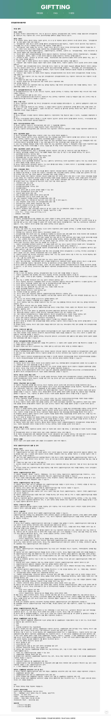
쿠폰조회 (39, 13)
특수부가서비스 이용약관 (68, 718)
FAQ (56, 13)
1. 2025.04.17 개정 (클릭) (24, 705)
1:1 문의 (71, 13)
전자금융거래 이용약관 (53, 718)
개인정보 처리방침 (41, 718)
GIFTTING (55, 7)
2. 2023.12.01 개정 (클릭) (24, 706)
